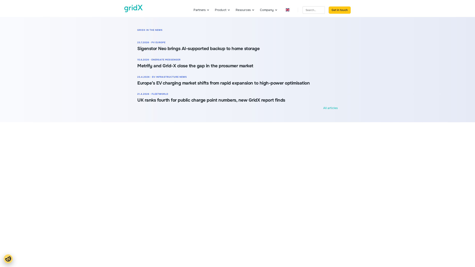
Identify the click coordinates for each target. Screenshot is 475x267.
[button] (201, 10)
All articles (330, 108)
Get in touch (340, 10)
